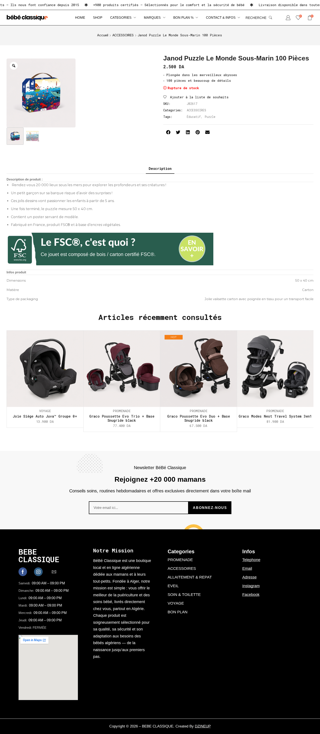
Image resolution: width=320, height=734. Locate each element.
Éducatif (194, 117)
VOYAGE (45, 411)
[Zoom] (14, 66)
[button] (259, 18)
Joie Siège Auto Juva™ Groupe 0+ (45, 416)
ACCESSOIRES (123, 35)
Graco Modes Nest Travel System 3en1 (275, 416)
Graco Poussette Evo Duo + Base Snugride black (198, 418)
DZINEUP (203, 726)
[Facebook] (23, 571)
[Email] (54, 571)
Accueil (102, 35)
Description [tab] (160, 168)
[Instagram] (38, 571)
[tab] (160, 168)
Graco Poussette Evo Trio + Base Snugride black (121, 418)
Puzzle (210, 117)
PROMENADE (122, 411)
